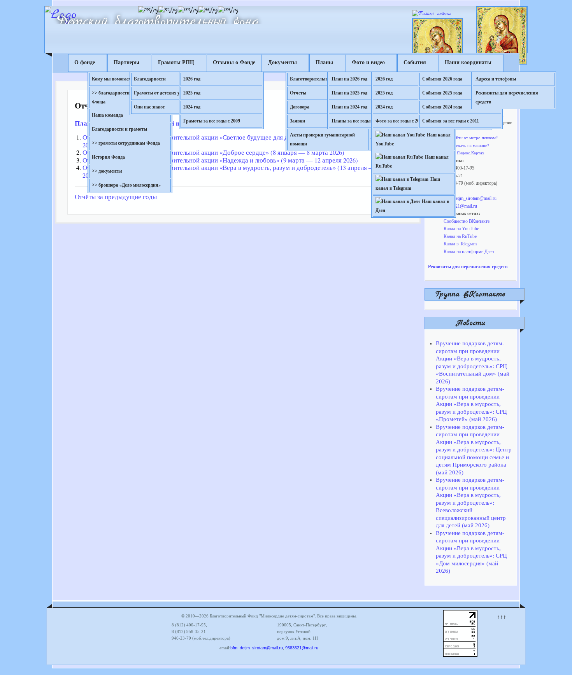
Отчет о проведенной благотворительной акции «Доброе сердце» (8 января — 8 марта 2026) (213, 152)
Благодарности (150, 79)
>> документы (107, 171)
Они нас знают (149, 107)
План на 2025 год (349, 93)
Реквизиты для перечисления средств (506, 97)
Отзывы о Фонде (234, 62)
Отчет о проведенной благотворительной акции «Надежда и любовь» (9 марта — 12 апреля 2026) (220, 160)
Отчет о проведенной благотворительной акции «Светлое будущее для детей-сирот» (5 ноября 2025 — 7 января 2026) (240, 141)
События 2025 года (442, 93)
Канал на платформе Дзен (469, 251)
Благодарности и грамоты (119, 129)
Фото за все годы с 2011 (399, 121)
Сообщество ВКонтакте (467, 221)
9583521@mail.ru (460, 206)
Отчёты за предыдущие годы (116, 196)
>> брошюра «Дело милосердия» (126, 185)
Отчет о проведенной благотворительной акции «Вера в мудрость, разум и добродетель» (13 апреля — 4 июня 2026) (239, 171)
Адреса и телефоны (495, 79)
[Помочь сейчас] (431, 13)
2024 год (191, 107)
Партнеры (126, 62)
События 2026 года (442, 79)
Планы (324, 62)
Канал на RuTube (460, 236)
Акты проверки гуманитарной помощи (322, 139)
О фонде (84, 62)
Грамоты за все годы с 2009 (211, 121)
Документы (282, 62)
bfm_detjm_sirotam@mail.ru (470, 198)
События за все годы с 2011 (450, 121)
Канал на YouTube (461, 228)
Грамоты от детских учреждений (168, 93)
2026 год (191, 79)
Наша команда (107, 115)
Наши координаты (468, 62)
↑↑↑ (501, 617)
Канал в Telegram (460, 244)
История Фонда (108, 157)
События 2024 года (442, 107)
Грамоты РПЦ (176, 62)
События (415, 62)
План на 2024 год (349, 107)
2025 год (191, 93)
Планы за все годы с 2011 (358, 121)
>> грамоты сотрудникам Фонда (126, 143)
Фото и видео (368, 62)
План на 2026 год (349, 79)
